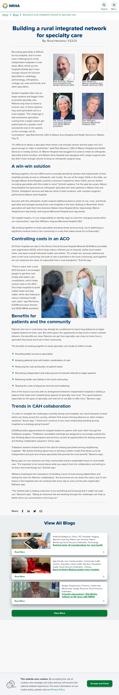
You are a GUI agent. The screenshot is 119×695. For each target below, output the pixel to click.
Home (5, 14)
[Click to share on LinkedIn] (29, 511)
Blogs (16, 14)
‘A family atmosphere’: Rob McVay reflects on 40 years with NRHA (79, 595)
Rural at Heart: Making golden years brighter (76, 569)
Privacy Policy (58, 689)
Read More (20, 552)
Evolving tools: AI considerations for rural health (78, 545)
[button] (113, 3)
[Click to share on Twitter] (35, 511)
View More (59, 613)
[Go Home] (11, 6)
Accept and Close (100, 683)
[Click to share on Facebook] (22, 511)
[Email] (41, 511)
